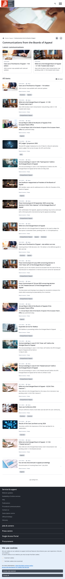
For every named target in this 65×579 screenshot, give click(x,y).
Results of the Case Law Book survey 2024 (32, 423)
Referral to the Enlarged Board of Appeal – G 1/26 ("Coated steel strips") (34, 103)
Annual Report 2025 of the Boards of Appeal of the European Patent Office (35, 124)
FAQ (3, 500)
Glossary (5, 520)
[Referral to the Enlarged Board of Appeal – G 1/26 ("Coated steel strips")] (60, 107)
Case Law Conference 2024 (27, 407)
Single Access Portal (10, 536)
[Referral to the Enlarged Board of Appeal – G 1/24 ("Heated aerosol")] (60, 447)
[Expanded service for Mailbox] (60, 330)
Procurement (7, 541)
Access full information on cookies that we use (15, 567)
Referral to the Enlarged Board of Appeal (32, 226)
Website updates (7, 493)
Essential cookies (9, 558)
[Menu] (60, 3)
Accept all (6, 575)
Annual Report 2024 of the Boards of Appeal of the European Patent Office (35, 307)
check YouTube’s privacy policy (24, 565)
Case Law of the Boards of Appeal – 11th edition (34, 86)
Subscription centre (8, 513)
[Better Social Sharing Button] (60, 38)
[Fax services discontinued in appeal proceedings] (60, 466)
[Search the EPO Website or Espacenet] (55, 3)
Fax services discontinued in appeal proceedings (34, 463)
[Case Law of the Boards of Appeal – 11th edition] (60, 89)
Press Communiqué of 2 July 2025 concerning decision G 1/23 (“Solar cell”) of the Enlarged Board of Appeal (37, 264)
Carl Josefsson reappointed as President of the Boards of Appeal (37, 183)
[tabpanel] (17, 62)
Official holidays (7, 517)
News (28, 91)
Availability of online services (11, 496)
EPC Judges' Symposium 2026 (28, 143)
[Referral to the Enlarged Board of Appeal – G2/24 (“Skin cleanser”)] (60, 392)
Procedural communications (11, 506)
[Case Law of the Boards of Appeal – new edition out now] (60, 249)
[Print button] (56, 38)
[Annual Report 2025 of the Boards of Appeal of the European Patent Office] (60, 128)
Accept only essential (9, 571)
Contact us (5, 510)
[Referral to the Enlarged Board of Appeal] (60, 230)
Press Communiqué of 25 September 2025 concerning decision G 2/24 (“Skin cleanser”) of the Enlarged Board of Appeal (37, 205)
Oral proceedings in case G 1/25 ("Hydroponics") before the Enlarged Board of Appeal (36, 163)
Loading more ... (35, 479)
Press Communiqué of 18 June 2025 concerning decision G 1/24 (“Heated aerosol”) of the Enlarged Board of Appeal (37, 285)
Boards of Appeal (9, 38)
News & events (22, 91)
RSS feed (59, 79)
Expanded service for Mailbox (28, 327)
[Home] (7, 3)
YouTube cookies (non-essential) (13, 561)
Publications (6, 503)
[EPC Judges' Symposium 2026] (60, 148)
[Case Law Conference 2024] (60, 410)
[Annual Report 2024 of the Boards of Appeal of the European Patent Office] (60, 311)
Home (3, 38)
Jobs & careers (8, 526)
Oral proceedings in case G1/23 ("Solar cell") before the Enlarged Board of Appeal (36, 344)
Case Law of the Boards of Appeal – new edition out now (37, 244)
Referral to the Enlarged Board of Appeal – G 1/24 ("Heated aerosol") (34, 443)
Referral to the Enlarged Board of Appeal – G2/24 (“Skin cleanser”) (36, 387)
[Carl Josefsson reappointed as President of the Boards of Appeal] (60, 188)
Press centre (7, 531)
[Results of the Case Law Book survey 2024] (60, 428)
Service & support (9, 489)
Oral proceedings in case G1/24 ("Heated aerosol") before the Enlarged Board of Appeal (37, 367)
